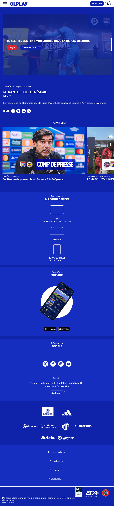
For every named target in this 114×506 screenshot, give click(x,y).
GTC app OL (68, 498)
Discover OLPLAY (31, 47)
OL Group (55, 470)
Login (12, 47)
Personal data (9, 498)
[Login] (108, 3)
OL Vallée (55, 461)
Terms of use (54, 498)
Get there (55, 393)
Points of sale (55, 452)
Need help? (55, 479)
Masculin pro (9, 86)
